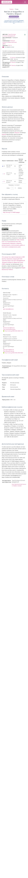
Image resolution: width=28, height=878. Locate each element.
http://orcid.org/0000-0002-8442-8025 (14, 352)
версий (4, 134)
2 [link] (15, 188)
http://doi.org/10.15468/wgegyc (11, 212)
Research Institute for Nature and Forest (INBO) (9, 42)
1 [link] (12, 188)
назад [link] (8, 188)
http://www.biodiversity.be (9, 329)
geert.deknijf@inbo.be (8, 309)
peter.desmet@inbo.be (8, 349)
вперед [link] (20, 188)
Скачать (13, 57)
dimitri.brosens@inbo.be (9, 327)
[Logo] (7, 2)
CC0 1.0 (10, 45)
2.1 (4, 181)
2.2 (4, 173)
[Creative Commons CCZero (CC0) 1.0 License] (5, 229)
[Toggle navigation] (25, 2)
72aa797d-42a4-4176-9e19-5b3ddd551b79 (13, 260)
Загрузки (16, 132)
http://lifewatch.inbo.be (8, 351)
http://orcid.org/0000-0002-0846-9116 (14, 331)
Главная (11, 9)
